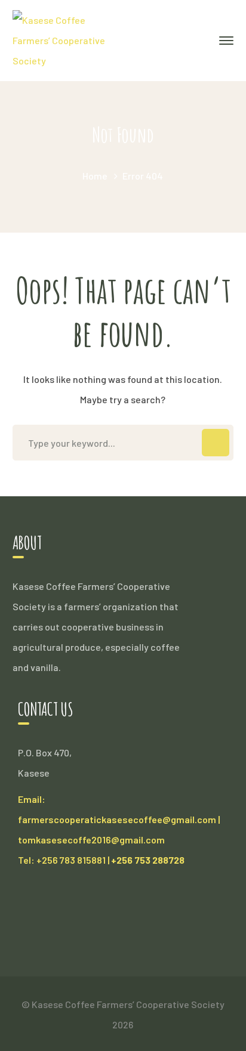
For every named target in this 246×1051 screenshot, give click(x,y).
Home (94, 175)
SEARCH (215, 442)
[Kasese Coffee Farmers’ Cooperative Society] (64, 39)
